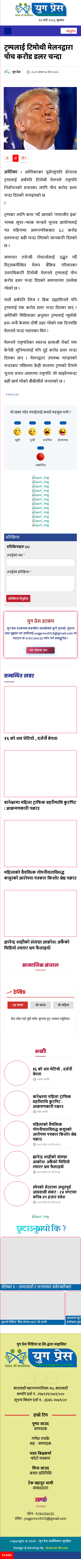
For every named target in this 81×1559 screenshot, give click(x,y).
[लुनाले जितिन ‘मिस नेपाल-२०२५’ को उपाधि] (32, 1308)
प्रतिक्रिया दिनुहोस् (18, 598)
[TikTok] (40, 1378)
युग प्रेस (16, 72)
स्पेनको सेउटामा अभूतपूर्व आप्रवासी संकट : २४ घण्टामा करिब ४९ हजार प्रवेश (55, 1192)
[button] (68, 31)
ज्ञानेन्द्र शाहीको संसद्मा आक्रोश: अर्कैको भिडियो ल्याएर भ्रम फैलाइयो (36, 945)
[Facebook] (29, 1378)
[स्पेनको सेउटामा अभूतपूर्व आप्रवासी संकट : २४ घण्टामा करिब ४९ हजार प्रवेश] (17, 1193)
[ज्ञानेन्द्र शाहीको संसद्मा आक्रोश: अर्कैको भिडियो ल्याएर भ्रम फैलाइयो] (40, 913)
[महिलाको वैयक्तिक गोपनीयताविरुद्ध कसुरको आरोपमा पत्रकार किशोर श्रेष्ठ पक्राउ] (40, 843)
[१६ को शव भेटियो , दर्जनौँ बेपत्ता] (40, 709)
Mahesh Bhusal (57, 1548)
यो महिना (63, 1005)
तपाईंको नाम (16, 555)
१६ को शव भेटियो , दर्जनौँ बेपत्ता (30, 738)
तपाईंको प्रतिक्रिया (19, 572)
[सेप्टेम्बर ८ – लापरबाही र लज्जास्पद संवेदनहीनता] (40, 1263)
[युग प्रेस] (8, 72)
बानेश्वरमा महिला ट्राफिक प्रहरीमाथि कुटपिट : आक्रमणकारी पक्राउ (40, 805)
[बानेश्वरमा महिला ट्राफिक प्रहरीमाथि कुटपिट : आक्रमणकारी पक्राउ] (40, 773)
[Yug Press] (40, 9)
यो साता (41, 1005)
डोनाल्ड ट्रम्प (13, 394)
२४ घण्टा (17, 1005)
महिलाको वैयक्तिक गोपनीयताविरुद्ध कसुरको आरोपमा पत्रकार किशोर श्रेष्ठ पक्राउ (40, 875)
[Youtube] (52, 1378)
